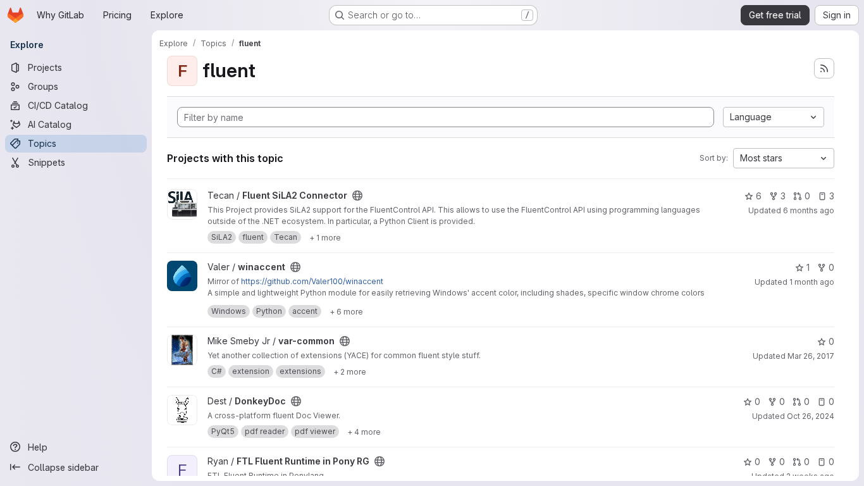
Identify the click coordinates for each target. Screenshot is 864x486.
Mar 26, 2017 (810, 356)
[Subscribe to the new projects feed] (824, 68)
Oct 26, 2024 (810, 416)
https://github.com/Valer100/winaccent (312, 281)
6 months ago (808, 210)
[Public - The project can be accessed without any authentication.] (357, 195)
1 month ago (811, 282)
